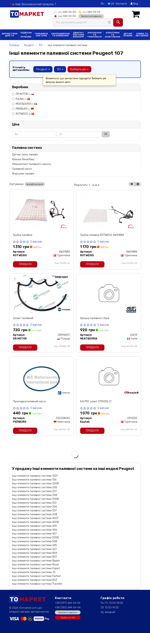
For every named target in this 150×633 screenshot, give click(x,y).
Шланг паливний (23, 318)
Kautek (21, 98)
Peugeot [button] (42, 69)
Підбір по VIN (68, 617)
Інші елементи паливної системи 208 (34, 495)
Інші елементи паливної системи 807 (34, 556)
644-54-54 (67, 12)
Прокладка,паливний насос (29, 401)
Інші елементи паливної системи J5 (33, 572)
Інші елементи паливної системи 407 (34, 533)
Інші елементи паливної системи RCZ (34, 580)
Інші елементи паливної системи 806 (34, 553)
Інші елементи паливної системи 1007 (35, 475)
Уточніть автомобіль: (21, 69)
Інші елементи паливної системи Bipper (36, 560)
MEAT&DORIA (24, 103)
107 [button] (59, 69)
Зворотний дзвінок (91, 16)
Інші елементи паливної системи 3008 (35, 499)
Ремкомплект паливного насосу (31, 164)
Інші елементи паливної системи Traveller (37, 583)
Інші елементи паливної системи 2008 (35, 483)
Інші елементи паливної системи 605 (34, 545)
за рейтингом (34, 184)
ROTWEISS (23, 113)
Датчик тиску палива (25, 154)
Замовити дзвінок (67, 612)
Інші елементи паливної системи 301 (34, 502)
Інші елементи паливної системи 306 (34, 506)
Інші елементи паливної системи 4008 (35, 522)
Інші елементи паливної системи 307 (34, 510)
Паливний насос (22, 168)
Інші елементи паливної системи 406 (34, 529)
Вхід (135, 3)
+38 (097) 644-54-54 (67, 603)
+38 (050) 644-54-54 (67, 607)
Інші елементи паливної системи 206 (34, 487)
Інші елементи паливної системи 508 (34, 541)
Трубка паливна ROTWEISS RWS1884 (102, 235)
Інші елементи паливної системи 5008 (35, 537)
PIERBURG (23, 108)
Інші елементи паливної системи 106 (34, 479)
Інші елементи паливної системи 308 (34, 514)
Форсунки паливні (23, 173)
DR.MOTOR (23, 94)
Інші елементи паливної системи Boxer (35, 564)
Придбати (25, 264)
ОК (105, 134)
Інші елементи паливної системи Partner (36, 576)
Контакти (121, 3)
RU (102, 3)
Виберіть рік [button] (78, 69)
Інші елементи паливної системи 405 (34, 526)
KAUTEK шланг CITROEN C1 (95, 401)
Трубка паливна (22, 235)
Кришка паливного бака (94, 318)
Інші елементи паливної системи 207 (34, 491)
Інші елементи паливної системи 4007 (35, 518)
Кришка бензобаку (23, 159)
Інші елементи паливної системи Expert (36, 568)
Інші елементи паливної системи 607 (34, 549)
